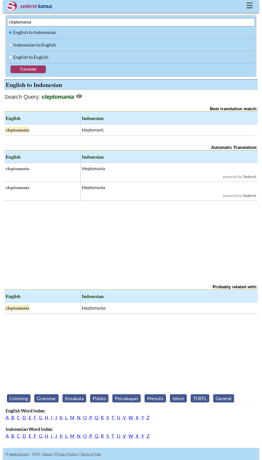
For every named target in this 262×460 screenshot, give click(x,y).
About (47, 454)
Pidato (99, 398)
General (224, 398)
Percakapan (126, 398)
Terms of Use (90, 454)
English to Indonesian (34, 32)
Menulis (155, 398)
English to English (30, 57)
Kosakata (74, 398)
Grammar (46, 398)
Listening (18, 398)
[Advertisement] (131, 238)
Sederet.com (19, 454)
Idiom (178, 398)
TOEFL (200, 398)
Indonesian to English (34, 45)
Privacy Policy (66, 454)
